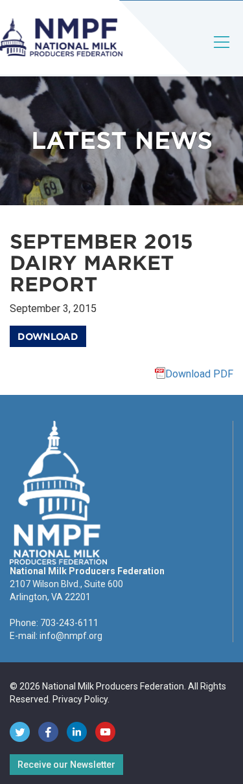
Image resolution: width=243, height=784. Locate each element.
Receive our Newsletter (66, 764)
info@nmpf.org (71, 636)
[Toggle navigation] (222, 52)
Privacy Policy (80, 699)
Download (47, 336)
